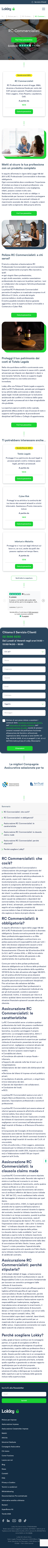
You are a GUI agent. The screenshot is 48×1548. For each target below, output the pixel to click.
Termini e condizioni (9, 1487)
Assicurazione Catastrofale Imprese (15, 1429)
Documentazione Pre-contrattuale (14, 1496)
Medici (4, 1433)
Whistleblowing (8, 1491)
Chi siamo (5, 1451)
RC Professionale (28, 16)
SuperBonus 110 (7, 1509)
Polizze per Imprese (15, 16)
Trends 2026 (6, 1514)
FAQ (3, 1478)
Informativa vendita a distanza (13, 1500)
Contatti (5, 1473)
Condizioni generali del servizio (30, 723)
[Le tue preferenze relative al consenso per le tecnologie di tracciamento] (46, 1161)
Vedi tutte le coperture (23, 578)
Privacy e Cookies (8, 1482)
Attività (4, 1438)
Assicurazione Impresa (10, 1424)
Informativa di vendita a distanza (21, 725)
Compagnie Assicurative (11, 1447)
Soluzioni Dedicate (9, 1442)
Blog (3, 1464)
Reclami (5, 1505)
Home (4, 16)
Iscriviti (24, 1400)
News (4, 1469)
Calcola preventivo (24, 111)
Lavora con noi (7, 1460)
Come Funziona (8, 1456)
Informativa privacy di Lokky (16, 728)
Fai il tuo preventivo (23, 40)
